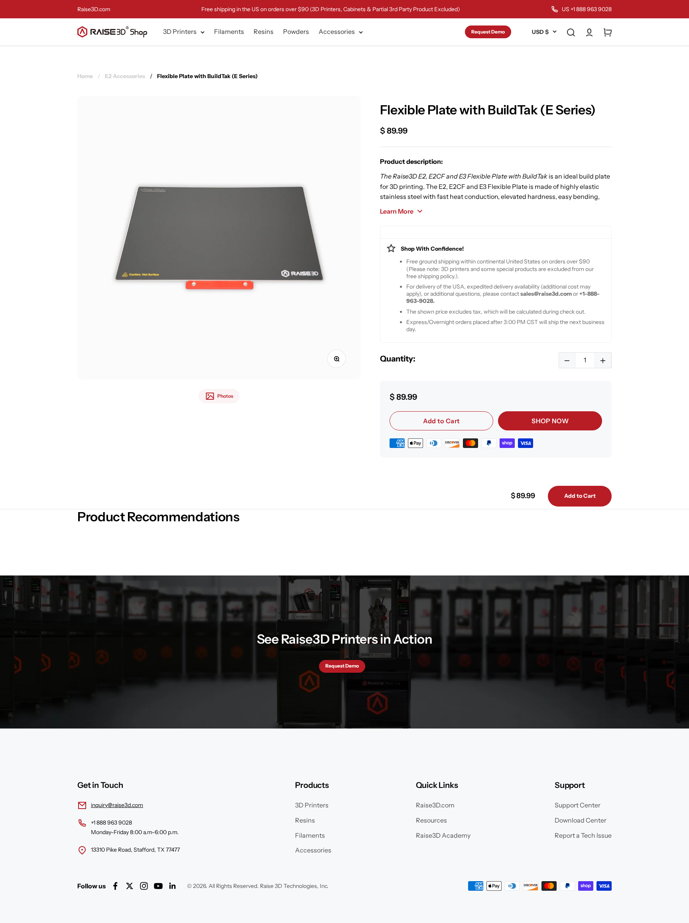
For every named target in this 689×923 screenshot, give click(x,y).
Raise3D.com (93, 9)
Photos (225, 396)
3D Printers (180, 32)
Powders (296, 32)
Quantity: (397, 358)
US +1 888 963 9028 (587, 9)
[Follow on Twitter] (129, 886)
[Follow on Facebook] (115, 886)
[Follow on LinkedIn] (172, 886)
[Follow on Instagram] (144, 886)
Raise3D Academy (443, 835)
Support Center (577, 805)
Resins (264, 32)
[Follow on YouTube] (158, 886)
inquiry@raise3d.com (117, 805)
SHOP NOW (550, 421)
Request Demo (488, 32)
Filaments (229, 32)
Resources (431, 820)
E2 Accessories (125, 76)
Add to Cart (441, 421)
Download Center (580, 820)
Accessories (337, 32)
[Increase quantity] (603, 360)
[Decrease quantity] (567, 360)
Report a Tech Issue (583, 835)
